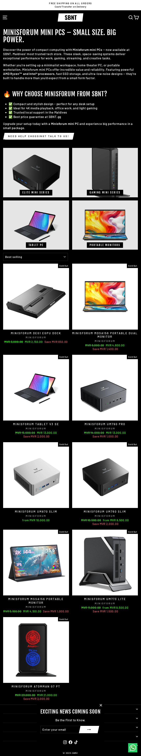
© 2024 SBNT (70, 752)
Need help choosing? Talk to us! (38, 136)
